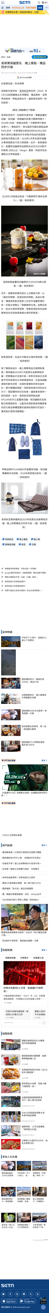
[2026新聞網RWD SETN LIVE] (2, 2)
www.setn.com (23, 1307)
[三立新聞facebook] (10, 1294)
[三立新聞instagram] (17, 1294)
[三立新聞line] (24, 1294)
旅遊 (40, 7)
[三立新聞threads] (37, 1294)
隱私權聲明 (5, 1307)
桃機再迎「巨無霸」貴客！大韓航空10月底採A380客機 (39, 1174)
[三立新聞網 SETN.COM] (2, 7)
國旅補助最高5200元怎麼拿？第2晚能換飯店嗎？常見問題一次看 (8, 1174)
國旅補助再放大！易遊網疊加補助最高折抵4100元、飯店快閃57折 (8, 1200)
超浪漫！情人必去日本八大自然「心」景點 (8, 1226)
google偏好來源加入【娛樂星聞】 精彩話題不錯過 (25, 572)
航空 (26, 90)
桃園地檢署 (10, 957)
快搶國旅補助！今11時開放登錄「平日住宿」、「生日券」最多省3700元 (23, 1226)
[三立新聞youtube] (3, 1294)
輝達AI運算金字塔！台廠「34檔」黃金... (21, 577)
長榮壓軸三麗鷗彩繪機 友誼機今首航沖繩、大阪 (23, 1200)
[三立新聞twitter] (31, 1294)
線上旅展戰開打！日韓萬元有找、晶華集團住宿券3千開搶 (39, 1200)
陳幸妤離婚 (31, 7)
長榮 (21, 90)
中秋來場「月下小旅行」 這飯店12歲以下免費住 (23, 1174)
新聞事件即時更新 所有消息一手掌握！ (21, 568)
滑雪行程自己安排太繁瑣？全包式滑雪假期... (23, 590)
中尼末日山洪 (18, 7)
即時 (8, 7)
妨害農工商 (38, 957)
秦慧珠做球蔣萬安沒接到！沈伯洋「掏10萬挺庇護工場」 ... (23, 933)
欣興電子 (24, 957)
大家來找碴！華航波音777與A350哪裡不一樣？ (39, 1226)
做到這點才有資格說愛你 (15, 581)
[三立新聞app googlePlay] (27, 1301)
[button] (39, 2)
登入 (46, 2)
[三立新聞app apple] (9, 1301)
